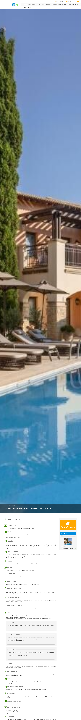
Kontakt (25, 4)
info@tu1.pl (70, 1)
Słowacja (38, 4)
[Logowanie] (78, 1)
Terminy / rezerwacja (68, 527)
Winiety (34, 4)
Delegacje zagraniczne (50, 4)
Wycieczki (64, 4)
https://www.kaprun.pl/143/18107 (67, 548)
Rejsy (60, 4)
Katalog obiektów (27, 7)
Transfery (57, 4)
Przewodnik (43, 4)
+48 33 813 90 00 (60, 1)
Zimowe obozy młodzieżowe (72, 4)
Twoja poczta (30, 4)
